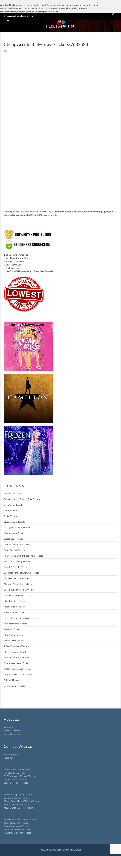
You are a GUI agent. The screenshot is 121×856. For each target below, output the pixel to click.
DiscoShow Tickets (13, 538)
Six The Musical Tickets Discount (20, 776)
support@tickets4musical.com (20, 16)
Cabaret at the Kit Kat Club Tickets (21, 572)
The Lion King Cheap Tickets (18, 794)
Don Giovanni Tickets (14, 685)
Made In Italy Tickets (14, 606)
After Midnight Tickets (15, 612)
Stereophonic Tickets (14, 521)
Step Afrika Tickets (13, 635)
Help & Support (11, 754)
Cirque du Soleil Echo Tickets (18, 674)
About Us (8, 727)
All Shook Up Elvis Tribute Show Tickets (23, 555)
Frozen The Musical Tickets (17, 804)
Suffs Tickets (10, 516)
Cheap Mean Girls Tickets (16, 769)
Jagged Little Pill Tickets (16, 822)
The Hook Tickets (13, 629)
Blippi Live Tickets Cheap (16, 782)
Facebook (8, 757)
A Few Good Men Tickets (16, 646)
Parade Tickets (11, 510)
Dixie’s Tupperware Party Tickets (20, 589)
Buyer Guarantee (12, 734)
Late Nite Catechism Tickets (18, 595)
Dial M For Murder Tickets (16, 578)
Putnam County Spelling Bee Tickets (22, 499)
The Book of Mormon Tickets (18, 829)
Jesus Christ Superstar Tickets (19, 807)
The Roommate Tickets (15, 623)
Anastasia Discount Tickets (17, 832)
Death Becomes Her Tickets (18, 544)
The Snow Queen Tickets (16, 657)
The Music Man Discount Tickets (20, 819)
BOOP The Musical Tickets (17, 668)
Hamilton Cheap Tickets (16, 772)
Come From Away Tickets (16, 826)
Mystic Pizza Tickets (14, 640)
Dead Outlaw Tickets (14, 550)
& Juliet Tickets (11, 680)
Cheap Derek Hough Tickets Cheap (21, 801)
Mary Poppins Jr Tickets (15, 601)
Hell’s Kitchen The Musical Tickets (21, 618)
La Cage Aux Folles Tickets (17, 527)
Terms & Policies (12, 730)
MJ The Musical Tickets (15, 652)
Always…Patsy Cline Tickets (18, 584)
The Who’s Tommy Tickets (17, 561)
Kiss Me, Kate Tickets (15, 533)
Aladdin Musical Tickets (15, 779)
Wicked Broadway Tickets (16, 797)
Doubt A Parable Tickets (16, 567)
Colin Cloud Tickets (13, 504)
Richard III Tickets (13, 493)
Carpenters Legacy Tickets (17, 663)
